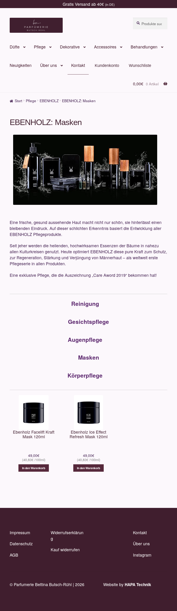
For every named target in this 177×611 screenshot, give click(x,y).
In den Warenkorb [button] (33, 468)
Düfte (15, 47)
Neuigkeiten (21, 65)
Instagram (142, 555)
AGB (14, 555)
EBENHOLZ (49, 100)
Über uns (48, 65)
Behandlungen (144, 47)
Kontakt (78, 65)
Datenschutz (21, 543)
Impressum (20, 532)
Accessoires (105, 47)
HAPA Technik (138, 584)
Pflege (40, 47)
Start (18, 100)
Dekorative (70, 47)
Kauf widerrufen (65, 549)
